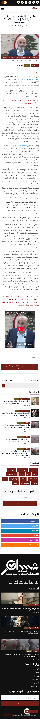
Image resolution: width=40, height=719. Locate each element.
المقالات (36, 672)
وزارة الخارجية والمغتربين (20, 146)
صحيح (15, 483)
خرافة (35, 474)
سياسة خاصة (34, 686)
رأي (28, 474)
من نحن (36, 676)
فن (17, 411)
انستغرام (33, 540)
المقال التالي (8, 380)
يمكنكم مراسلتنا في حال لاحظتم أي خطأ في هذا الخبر (19, 367)
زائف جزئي (13, 479)
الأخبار (14, 25)
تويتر (34, 526)
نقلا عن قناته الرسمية (30, 79)
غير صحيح (35, 65)
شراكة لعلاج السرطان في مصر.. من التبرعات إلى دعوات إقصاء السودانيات (16, 402)
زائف (5, 479)
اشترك (20, 504)
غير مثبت (34, 470)
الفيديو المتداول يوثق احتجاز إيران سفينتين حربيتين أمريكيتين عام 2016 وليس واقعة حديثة (16, 453)
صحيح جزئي (25, 483)
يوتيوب (33, 535)
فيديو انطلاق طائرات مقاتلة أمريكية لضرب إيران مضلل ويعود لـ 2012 (16, 440)
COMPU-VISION (8, 715)
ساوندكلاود (32, 545)
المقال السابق (31, 380)
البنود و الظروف (34, 683)
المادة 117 (29, 107)
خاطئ (35, 483)
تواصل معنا (35, 679)
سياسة (26, 65)
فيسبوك (33, 521)
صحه (16, 399)
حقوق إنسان (23, 470)
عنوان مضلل (33, 479)
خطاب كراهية (24, 399)
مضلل (27, 422)
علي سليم (20, 230)
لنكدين (33, 530)
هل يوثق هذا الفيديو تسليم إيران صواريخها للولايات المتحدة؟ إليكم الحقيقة (17, 427)
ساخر (21, 474)
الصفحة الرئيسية (23, 25)
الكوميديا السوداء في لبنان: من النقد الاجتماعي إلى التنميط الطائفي (16, 414)
